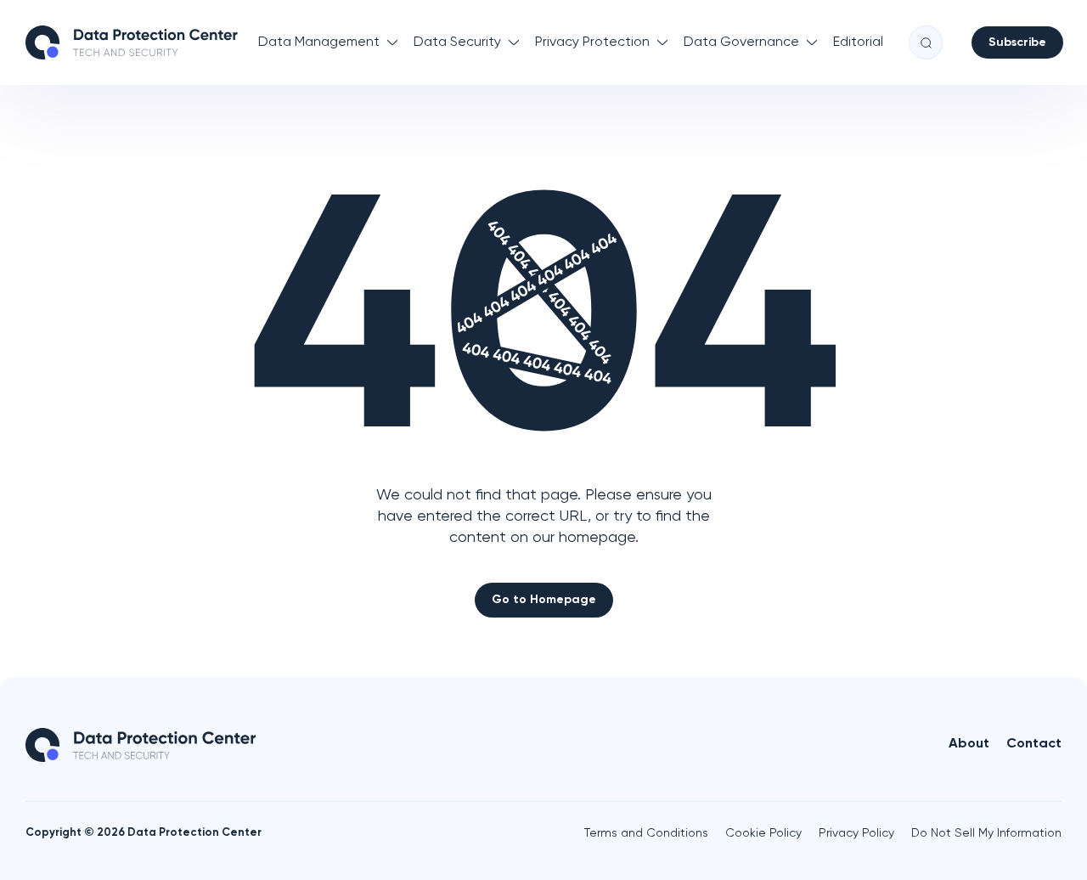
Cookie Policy (763, 833)
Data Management (319, 42)
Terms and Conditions (646, 833)
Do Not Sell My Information (986, 833)
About (969, 744)
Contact (1034, 744)
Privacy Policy (856, 833)
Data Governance (741, 42)
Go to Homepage (544, 600)
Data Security (457, 42)
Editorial (858, 42)
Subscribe (1017, 42)
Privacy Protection (592, 42)
